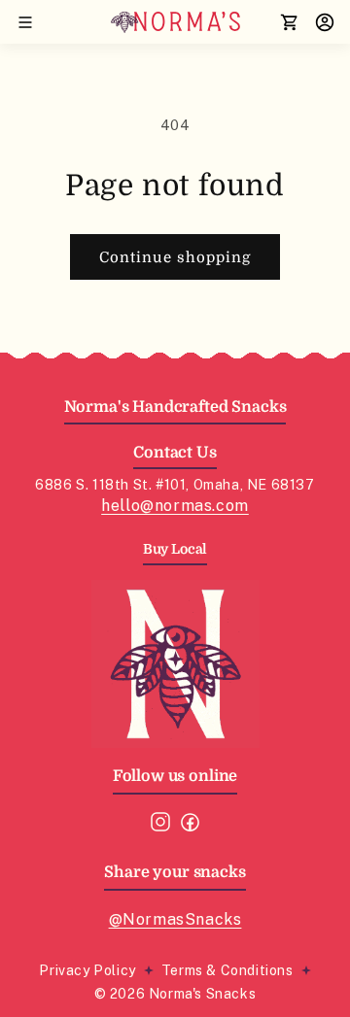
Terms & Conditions (227, 970)
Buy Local (175, 549)
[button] (25, 22)
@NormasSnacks (175, 919)
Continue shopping (175, 257)
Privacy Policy (87, 970)
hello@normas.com (175, 505)
